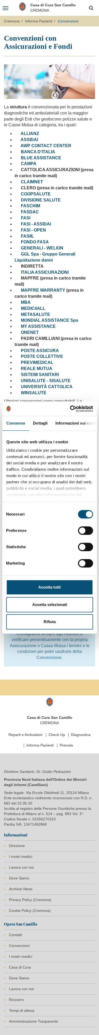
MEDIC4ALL (33, 308)
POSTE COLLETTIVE (42, 356)
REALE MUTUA (36, 368)
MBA (26, 302)
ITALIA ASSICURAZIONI (45, 272)
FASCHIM (30, 206)
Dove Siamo (19, 878)
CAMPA (28, 163)
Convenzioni (19, 945)
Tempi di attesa (21, 1010)
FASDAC (30, 212)
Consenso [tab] (15, 423)
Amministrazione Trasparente (33, 1021)
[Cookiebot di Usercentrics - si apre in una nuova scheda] (70, 408)
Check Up (57, 735)
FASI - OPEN (33, 230)
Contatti (15, 935)
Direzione (17, 846)
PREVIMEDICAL (37, 362)
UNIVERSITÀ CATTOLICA (47, 386)
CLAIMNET (32, 182)
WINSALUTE (33, 393)
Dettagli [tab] (40, 423)
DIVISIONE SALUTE (41, 200)
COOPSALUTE (36, 194)
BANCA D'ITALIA (38, 152)
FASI (25, 218)
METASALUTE (35, 314)
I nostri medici (20, 856)
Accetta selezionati (49, 604)
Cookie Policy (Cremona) (30, 910)
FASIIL (27, 236)
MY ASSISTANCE (38, 326)
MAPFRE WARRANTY (43, 290)
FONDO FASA (35, 242)
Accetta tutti (49, 587)
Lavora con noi (21, 867)
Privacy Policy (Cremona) (30, 900)
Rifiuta (50, 621)
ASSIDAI (29, 139)
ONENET (29, 332)
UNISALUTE (33, 380)
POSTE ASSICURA (40, 350)
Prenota (66, 745)
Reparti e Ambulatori (25, 735)
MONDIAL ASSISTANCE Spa (49, 320)
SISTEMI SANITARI (40, 374)
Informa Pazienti (38, 21)
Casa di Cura (20, 967)
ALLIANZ (30, 133)
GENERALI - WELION (42, 248)
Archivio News (20, 889)
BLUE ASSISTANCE (41, 158)
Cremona (12, 21)
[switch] (85, 530)
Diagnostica (81, 735)
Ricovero (16, 1000)
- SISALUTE (58, 380)
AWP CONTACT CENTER (46, 145)
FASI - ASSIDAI (36, 224)
